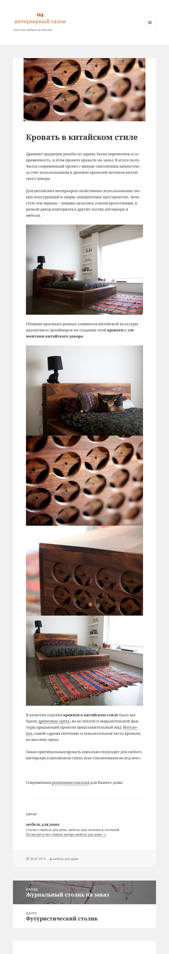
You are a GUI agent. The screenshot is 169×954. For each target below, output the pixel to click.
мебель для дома (65, 859)
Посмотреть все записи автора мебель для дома (64, 834)
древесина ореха (54, 721)
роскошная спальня (70, 782)
